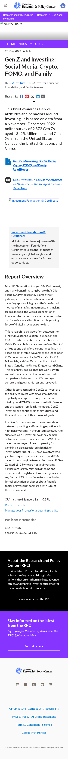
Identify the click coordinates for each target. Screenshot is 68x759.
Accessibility (51, 708)
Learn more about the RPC (34, 599)
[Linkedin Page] (17, 684)
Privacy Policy (20, 716)
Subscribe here (34, 646)
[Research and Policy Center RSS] (50, 684)
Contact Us (35, 708)
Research (42, 14)
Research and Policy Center (18, 14)
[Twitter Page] (34, 684)
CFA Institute (17, 83)
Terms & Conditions (28, 724)
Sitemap (47, 724)
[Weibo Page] (42, 684)
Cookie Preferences (34, 732)
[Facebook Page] (25, 684)
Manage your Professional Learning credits (31, 510)
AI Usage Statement (43, 716)
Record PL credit (15, 505)
